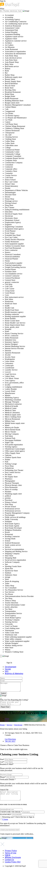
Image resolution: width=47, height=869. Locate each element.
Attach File (4, 790)
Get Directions (10, 739)
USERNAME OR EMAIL (11, 812)
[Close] (1, 698)
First (2, 759)
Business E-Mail (21, 767)
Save (7, 721)
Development (10, 667)
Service (9, 725)
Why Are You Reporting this (14, 700)
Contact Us (9, 860)
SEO (6, 671)
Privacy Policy (11, 851)
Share (7, 719)
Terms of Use (10, 853)
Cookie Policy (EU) (12, 862)
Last (2, 762)
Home (2, 725)
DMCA (7, 855)
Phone (3, 777)
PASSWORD (6, 814)
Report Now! (5, 707)
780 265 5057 (10, 741)
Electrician (18, 725)
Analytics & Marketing (14, 673)
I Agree (5, 819)
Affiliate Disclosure (13, 857)
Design (8, 669)
